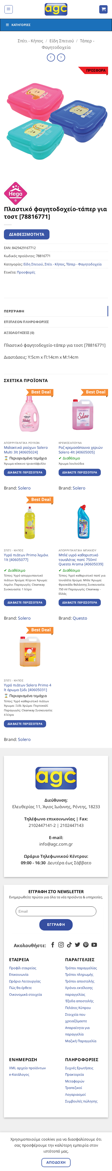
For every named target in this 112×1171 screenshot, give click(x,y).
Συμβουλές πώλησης (81, 1101)
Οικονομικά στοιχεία (25, 994)
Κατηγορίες (20, 25)
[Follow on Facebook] (52, 945)
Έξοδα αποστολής (79, 1001)
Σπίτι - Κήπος (30, 41)
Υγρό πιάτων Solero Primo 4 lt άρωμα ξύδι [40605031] (27, 687)
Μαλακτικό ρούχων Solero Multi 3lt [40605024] (26, 449)
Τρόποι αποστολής (79, 981)
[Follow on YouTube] (94, 945)
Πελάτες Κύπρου (78, 1007)
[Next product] (51, 57)
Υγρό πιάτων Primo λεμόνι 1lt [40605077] (26, 557)
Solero (24, 488)
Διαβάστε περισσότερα (25, 472)
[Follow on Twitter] (77, 945)
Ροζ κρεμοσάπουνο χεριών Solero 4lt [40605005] (81, 449)
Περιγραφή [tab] (14, 311)
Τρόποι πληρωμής (79, 974)
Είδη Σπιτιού (61, 41)
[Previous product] (61, 57)
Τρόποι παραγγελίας (81, 968)
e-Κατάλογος (19, 1074)
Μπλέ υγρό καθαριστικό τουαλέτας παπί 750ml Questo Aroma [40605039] (81, 559)
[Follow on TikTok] (69, 945)
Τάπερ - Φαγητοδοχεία (84, 264)
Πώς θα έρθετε (20, 987)
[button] (8, 9)
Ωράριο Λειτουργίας (25, 981)
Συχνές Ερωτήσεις (79, 1068)
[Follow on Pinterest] (86, 945)
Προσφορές (26, 272)
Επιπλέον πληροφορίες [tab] (26, 321)
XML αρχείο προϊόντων (27, 1068)
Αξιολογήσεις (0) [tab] (19, 332)
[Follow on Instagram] (61, 945)
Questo (80, 618)
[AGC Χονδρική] (56, 9)
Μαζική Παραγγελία (80, 1041)
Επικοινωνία (18, 974)
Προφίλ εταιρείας (22, 968)
